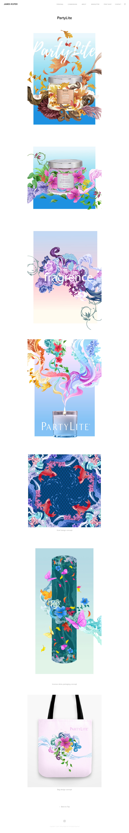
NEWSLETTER (95, 4)
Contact (118, 4)
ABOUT (84, 4)
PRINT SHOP (108, 4)
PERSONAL (60, 4)
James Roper (11, 4)
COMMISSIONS (72, 4)
